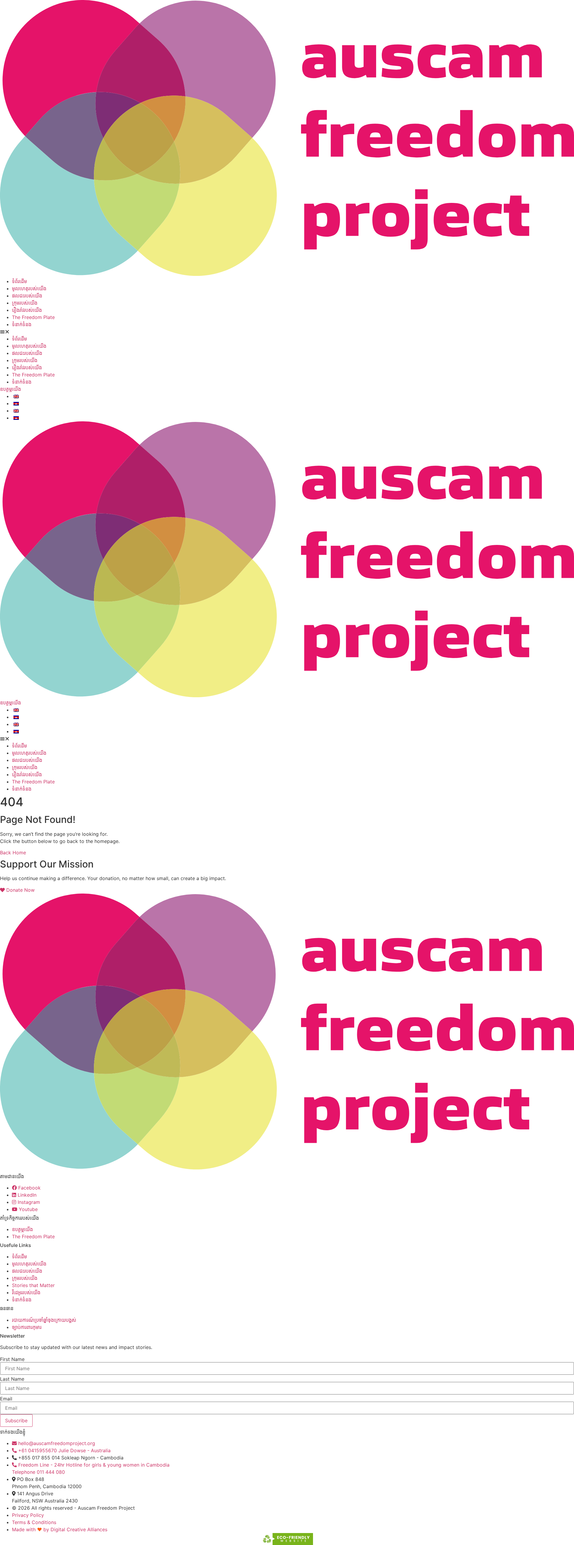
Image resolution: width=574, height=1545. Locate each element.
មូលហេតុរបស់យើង (29, 288)
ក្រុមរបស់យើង (24, 303)
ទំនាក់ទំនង (21, 324)
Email (6, 1398)
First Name (12, 1359)
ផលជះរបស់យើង (27, 296)
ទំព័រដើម (19, 281)
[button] (287, 331)
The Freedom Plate (33, 317)
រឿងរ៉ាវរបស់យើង (27, 310)
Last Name (12, 1379)
